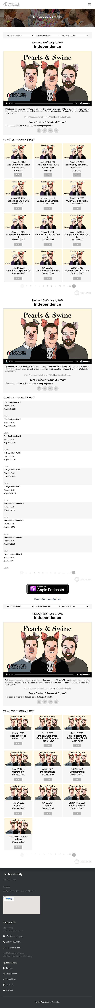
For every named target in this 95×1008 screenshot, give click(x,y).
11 (64, 286)
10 (60, 286)
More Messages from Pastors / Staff (39, 117)
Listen (18, 175)
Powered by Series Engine (83, 292)
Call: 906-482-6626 (13, 942)
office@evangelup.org (14, 936)
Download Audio (64, 117)
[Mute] (81, 103)
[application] (47, 103)
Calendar (9, 968)
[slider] (44, 103)
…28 (69, 286)
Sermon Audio (11, 974)
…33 (69, 572)
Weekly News (11, 979)
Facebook (9, 985)
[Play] (6, 103)
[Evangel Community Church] (12, 4)
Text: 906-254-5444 (12, 947)
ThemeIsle (56, 1002)
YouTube (9, 991)
